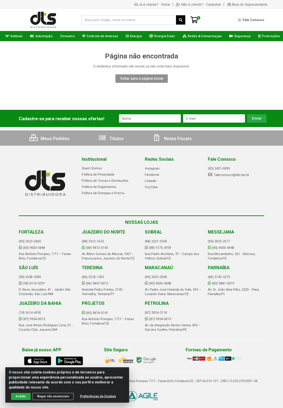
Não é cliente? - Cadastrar (201, 4)
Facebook (152, 175)
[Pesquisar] (180, 20)
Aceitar (21, 396)
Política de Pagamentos (99, 187)
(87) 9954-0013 (34, 319)
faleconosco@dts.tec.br (231, 175)
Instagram (152, 168)
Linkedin (151, 181)
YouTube (151, 187)
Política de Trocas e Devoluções (105, 181)
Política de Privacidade (98, 174)
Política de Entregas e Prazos (103, 193)
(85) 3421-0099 (219, 168)
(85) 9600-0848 (34, 248)
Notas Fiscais (177, 138)
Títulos (116, 138)
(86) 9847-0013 (97, 283)
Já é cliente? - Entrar (154, 4)
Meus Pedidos (54, 138)
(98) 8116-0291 (34, 283)
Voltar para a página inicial (141, 78)
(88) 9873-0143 (97, 248)
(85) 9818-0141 (97, 313)
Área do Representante (250, 4)
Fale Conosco (253, 20)
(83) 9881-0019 (223, 283)
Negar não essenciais (53, 396)
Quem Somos (92, 168)
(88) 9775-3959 (160, 248)
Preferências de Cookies (98, 396)
